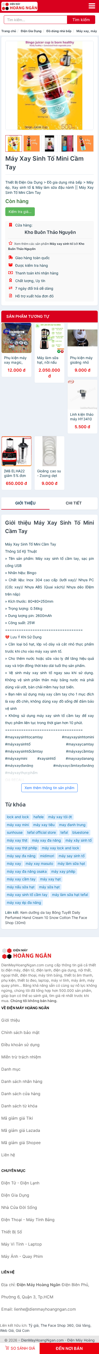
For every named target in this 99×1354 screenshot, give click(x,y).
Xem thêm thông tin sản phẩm (49, 788)
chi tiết (74, 503)
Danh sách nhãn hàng (21, 1081)
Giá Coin (22, 1330)
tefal (64, 832)
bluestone (80, 832)
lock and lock (18, 817)
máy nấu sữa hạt (21, 887)
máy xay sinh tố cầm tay (27, 894)
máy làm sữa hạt (71, 863)
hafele (39, 817)
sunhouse (15, 832)
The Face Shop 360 (57, 1325)
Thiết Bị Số (11, 1231)
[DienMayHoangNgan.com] (26, 6)
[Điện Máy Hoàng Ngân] (26, 953)
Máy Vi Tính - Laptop (21, 1244)
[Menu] (92, 6)
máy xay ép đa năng (24, 902)
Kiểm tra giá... (20, 211)
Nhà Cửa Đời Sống (19, 1207)
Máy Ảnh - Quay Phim (22, 1256)
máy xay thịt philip (22, 848)
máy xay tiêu (44, 824)
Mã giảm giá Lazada (20, 1130)
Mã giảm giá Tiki (17, 1118)
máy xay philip (63, 871)
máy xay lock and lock (60, 848)
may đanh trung (72, 824)
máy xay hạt (50, 879)
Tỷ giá (33, 1325)
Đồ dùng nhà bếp (59, 31)
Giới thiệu (25, 503)
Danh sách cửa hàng (20, 1093)
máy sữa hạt (49, 887)
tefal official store (41, 832)
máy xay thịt (17, 840)
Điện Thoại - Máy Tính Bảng (28, 1219)
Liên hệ (8, 1154)
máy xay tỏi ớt (60, 817)
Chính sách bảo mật (20, 1032)
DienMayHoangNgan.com (42, 1340)
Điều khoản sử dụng (20, 1044)
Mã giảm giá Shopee (21, 1142)
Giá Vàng (83, 1325)
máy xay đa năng (46, 840)
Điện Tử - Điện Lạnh (20, 1182)
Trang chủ (8, 31)
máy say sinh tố (72, 856)
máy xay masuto (39, 863)
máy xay (14, 863)
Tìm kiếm (81, 19)
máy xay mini (18, 824)
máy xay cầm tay (21, 879)
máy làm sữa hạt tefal (70, 894)
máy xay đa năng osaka (27, 871)
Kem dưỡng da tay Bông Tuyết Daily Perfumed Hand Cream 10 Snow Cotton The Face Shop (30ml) (46, 917)
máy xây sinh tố (78, 840)
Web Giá (7, 1330)
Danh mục (11, 1069)
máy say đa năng (21, 856)
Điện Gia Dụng (31, 31)
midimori (47, 856)
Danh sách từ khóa (19, 1105)
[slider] (13, 143)
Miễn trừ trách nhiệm (21, 1056)
